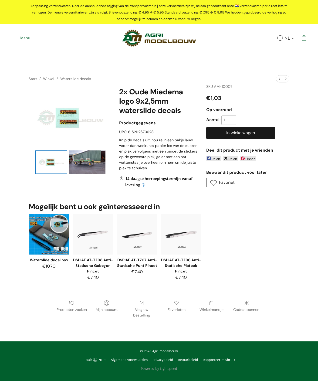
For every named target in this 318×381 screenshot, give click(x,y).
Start (33, 78)
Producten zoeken (72, 309)
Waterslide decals (75, 78)
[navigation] (286, 38)
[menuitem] (279, 78)
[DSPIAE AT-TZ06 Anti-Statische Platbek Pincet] (181, 234)
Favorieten (177, 309)
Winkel (48, 78)
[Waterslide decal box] (49, 234)
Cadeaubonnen (246, 309)
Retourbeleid (188, 359)
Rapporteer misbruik (219, 359)
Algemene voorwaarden (129, 359)
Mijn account (107, 309)
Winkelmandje (211, 309)
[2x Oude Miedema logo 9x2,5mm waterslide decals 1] (87, 162)
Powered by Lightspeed (159, 368)
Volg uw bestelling (141, 312)
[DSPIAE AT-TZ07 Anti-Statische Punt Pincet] (137, 234)
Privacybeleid (162, 359)
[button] (159, 38)
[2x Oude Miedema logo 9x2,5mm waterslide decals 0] (51, 162)
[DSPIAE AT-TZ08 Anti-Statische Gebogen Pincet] (93, 234)
